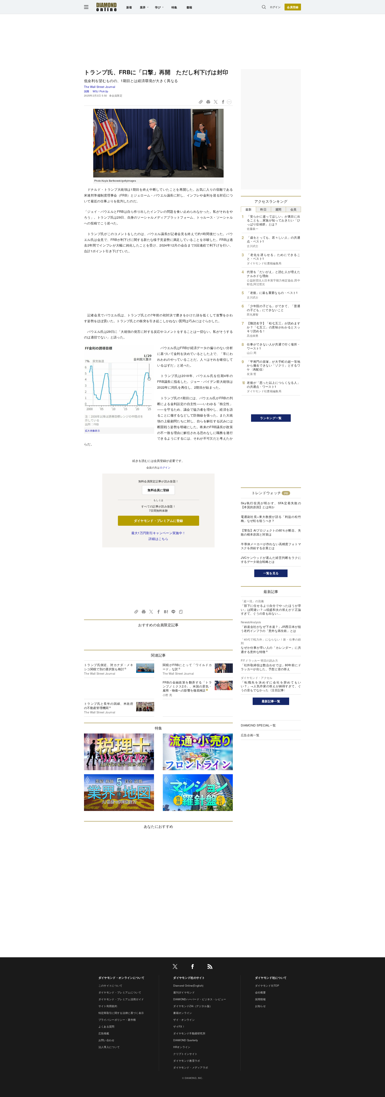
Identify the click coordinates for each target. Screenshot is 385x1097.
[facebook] (192, 967)
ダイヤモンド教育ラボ (186, 1060)
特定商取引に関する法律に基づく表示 (121, 1013)
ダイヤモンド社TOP (267, 985)
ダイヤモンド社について (271, 978)
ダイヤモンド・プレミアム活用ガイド (121, 999)
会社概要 (260, 992)
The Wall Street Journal (99, 87)
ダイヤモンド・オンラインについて (121, 978)
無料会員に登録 (158, 490)
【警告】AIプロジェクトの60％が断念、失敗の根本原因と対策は (271, 532)
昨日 (263, 209)
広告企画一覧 (250, 735)
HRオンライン (181, 1047)
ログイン (275, 7)
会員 (293, 209)
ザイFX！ (179, 1026)
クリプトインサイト (185, 1054)
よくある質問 (106, 1026)
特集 (174, 7)
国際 (86, 91)
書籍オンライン (182, 1013)
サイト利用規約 (107, 1006)
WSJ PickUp (100, 91)
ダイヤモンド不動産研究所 (189, 1033)
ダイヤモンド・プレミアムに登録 (158, 520)
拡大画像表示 (92, 430)
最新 (248, 209)
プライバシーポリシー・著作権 (117, 1020)
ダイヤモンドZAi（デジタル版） (192, 1006)
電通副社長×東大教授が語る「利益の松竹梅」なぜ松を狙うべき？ (271, 518)
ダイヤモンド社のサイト (189, 978)
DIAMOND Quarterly (185, 1040)
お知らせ (260, 1006)
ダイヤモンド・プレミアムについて (119, 992)
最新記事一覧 (271, 701)
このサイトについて (110, 985)
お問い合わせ (106, 1040)
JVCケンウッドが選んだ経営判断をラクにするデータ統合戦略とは (271, 559)
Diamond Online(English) (188, 985)
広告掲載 (103, 1033)
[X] (175, 967)
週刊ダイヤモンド (184, 992)
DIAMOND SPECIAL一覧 (258, 725)
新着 (129, 7)
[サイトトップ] (106, 7)
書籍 (189, 7)
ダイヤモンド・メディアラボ (190, 1067)
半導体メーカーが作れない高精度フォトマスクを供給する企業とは (271, 546)
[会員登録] (293, 7)
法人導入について (109, 1047)
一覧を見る (271, 573)
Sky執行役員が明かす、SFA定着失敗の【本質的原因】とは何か (271, 505)
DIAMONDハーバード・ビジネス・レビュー (199, 999)
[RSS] (210, 967)
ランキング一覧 (271, 418)
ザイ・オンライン (184, 1020)
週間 (278, 209)
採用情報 (260, 999)
